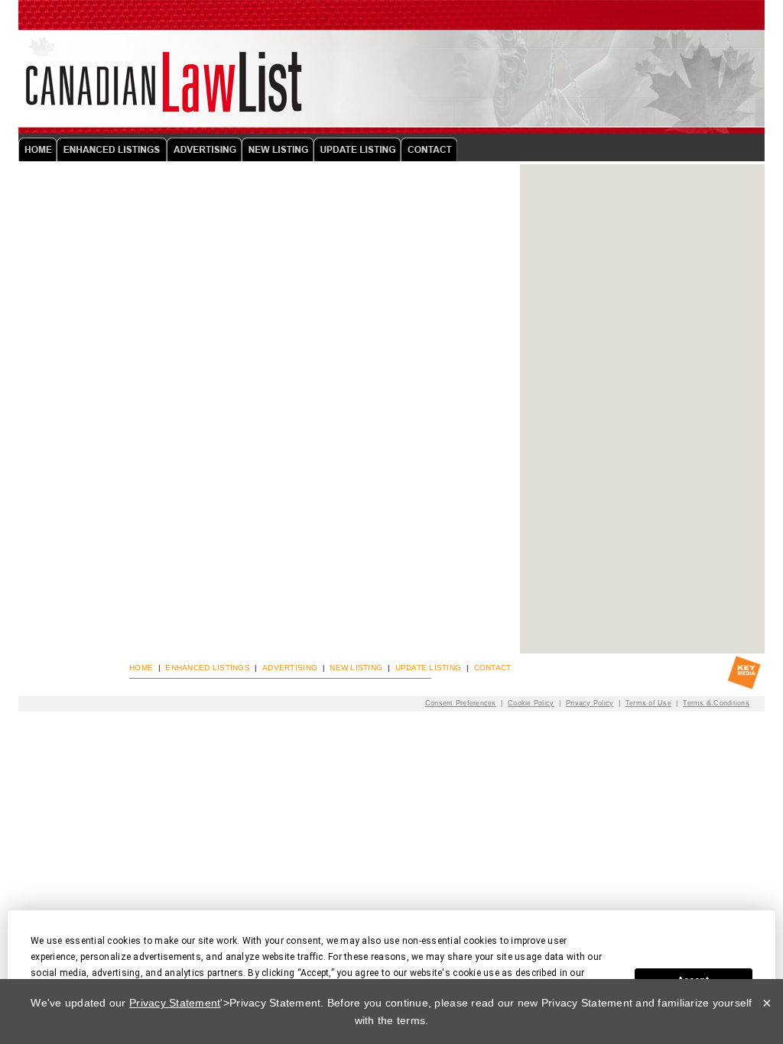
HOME (141, 667)
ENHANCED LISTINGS (207, 667)
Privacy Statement (174, 1003)
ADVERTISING (289, 667)
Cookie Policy (531, 703)
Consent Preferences (460, 703)
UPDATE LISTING (428, 667)
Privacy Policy (590, 703)
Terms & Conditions (716, 703)
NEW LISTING (356, 667)
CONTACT (493, 667)
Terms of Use (648, 703)
